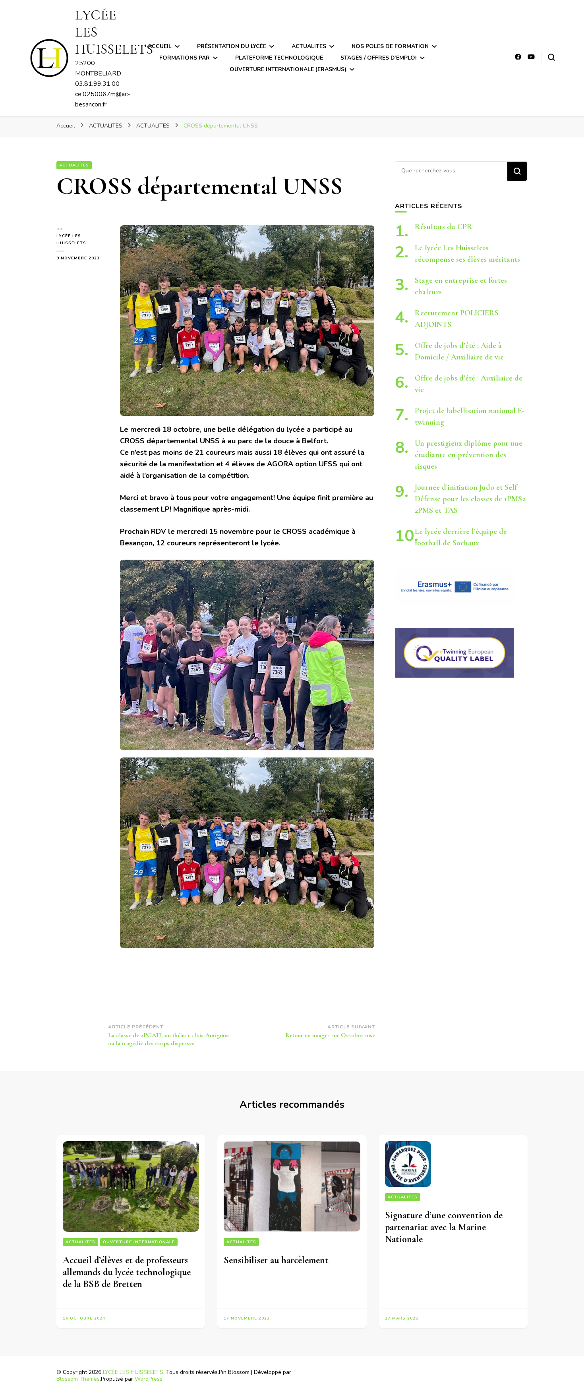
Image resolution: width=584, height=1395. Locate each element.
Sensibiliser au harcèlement (276, 1260)
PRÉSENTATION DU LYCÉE (231, 46)
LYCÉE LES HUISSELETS (133, 1372)
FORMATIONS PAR (184, 58)
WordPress (148, 1379)
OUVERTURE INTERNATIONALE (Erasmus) (288, 69)
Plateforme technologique (279, 58)
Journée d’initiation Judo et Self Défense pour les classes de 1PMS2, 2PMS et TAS (471, 499)
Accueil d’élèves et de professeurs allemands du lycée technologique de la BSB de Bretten (127, 1272)
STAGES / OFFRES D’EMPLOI (378, 58)
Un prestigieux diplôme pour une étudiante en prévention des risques (468, 455)
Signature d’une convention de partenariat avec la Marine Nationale (444, 1227)
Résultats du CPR (443, 227)
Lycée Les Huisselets (71, 239)
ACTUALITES (309, 46)
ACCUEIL (160, 46)
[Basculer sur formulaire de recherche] (551, 57)
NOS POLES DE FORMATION (390, 46)
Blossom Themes (78, 1379)
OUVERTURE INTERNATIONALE (139, 1242)
